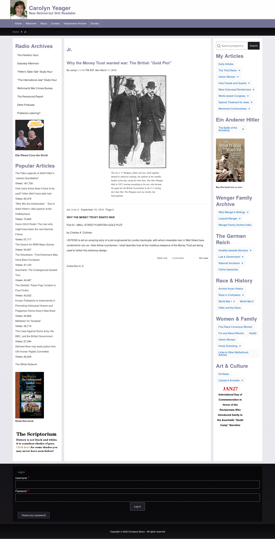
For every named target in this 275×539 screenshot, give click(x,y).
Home (16, 31)
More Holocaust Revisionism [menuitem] (233, 90)
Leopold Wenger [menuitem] (226, 219)
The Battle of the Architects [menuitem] (226, 129)
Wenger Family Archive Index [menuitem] (235, 225)
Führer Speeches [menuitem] (228, 269)
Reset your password (34, 515)
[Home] (18, 9)
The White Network (26, 364)
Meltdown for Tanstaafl (28, 321)
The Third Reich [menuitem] (226, 71)
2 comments (178, 257)
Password (21, 491)
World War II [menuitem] (247, 301)
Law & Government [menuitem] (228, 257)
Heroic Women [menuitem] (225, 77)
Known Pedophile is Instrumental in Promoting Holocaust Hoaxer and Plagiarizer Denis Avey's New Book (35, 306)
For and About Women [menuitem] (231, 333)
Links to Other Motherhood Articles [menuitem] (233, 353)
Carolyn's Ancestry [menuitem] (228, 381)
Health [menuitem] (253, 333)
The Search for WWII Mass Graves (34, 244)
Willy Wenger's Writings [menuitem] (230, 212)
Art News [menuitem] (224, 374)
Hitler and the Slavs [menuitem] (230, 307)
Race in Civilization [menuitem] (228, 295)
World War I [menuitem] (224, 302)
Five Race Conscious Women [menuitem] (235, 327)
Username (21, 478)
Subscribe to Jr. (75, 266)
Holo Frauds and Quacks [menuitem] (231, 83)
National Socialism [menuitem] (228, 263)
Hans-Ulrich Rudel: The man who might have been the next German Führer (34, 229)
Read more (162, 257)
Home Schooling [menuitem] (226, 346)
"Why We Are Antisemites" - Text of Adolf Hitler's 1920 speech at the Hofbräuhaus (35, 209)
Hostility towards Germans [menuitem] (232, 251)
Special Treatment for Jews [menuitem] (232, 102)
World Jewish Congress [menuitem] (230, 96)
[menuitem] (18, 23)
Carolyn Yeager (50, 7)
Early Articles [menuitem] (226, 64)
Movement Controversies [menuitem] (231, 109)
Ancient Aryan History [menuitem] (231, 288)
